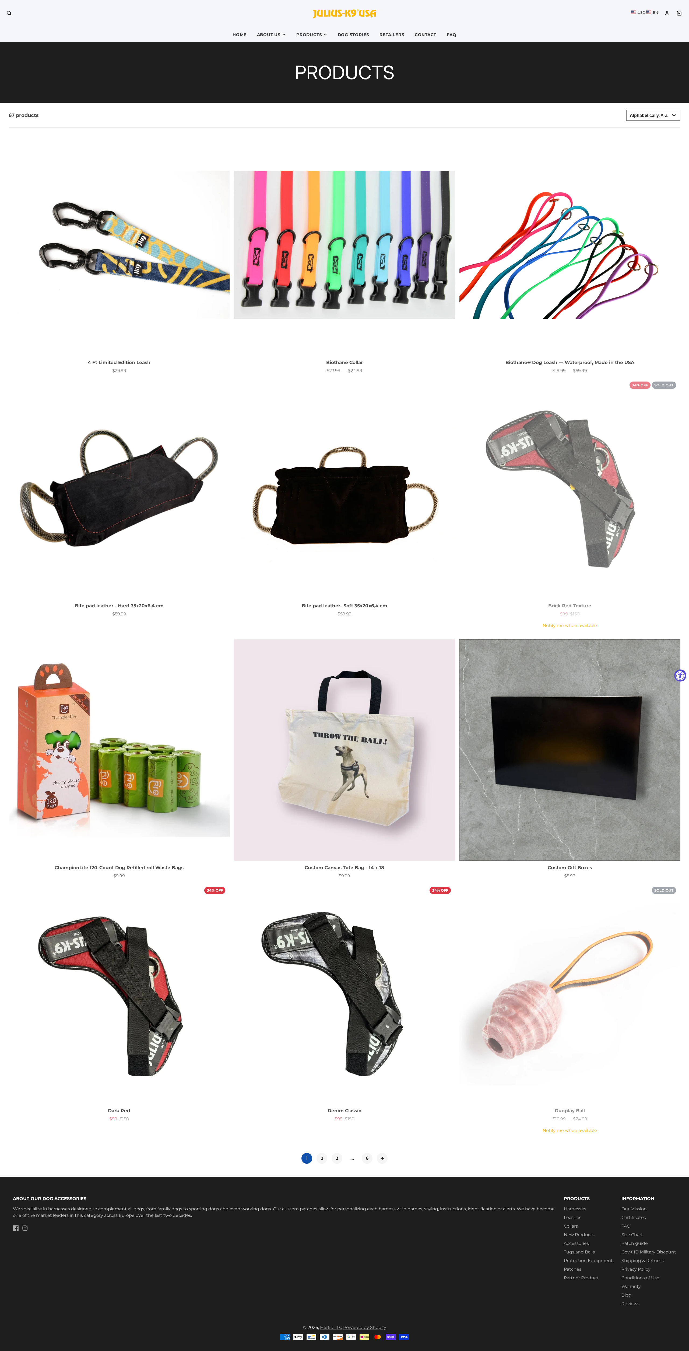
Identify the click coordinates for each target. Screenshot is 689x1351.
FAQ (451, 34)
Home (240, 34)
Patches (572, 1269)
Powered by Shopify (364, 1327)
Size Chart (632, 1234)
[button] (644, 12)
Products (309, 34)
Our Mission (634, 1208)
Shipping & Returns (642, 1260)
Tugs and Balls (579, 1252)
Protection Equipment (588, 1260)
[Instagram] (25, 1228)
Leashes (572, 1217)
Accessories (576, 1243)
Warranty (631, 1286)
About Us (269, 34)
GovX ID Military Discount (648, 1252)
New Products (579, 1234)
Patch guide (634, 1243)
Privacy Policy (636, 1269)
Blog (626, 1295)
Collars (571, 1226)
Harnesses (575, 1208)
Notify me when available (570, 625)
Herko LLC (331, 1327)
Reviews (630, 1303)
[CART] (679, 13)
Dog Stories (353, 34)
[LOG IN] (667, 13)
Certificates (633, 1217)
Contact (425, 34)
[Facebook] (16, 1228)
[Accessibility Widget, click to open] (680, 676)
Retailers (391, 34)
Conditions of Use (640, 1277)
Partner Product (581, 1277)
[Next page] (382, 1158)
